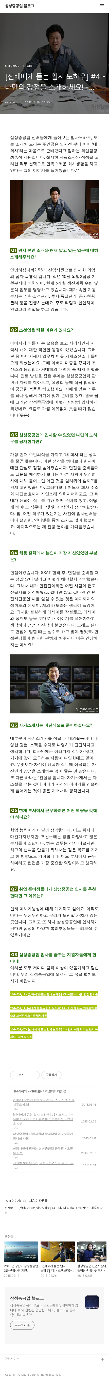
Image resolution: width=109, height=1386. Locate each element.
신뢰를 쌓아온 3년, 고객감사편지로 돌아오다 (43, 1163)
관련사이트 (12, 1359)
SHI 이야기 (20, 1091)
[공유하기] (28, 1075)
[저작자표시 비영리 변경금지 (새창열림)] (68, 1075)
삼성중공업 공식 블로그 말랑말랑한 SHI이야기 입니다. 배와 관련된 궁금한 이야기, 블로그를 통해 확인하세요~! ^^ (44, 1310)
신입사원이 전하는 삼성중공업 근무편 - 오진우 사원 (43, 1150)
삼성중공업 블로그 (19, 6)
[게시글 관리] (34, 1075)
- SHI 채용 (35, 1091)
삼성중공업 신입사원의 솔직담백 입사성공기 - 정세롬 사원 (44, 1136)
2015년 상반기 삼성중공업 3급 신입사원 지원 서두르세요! (44, 1102)
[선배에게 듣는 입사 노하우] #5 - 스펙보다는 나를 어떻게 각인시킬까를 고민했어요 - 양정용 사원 (43, 1119)
